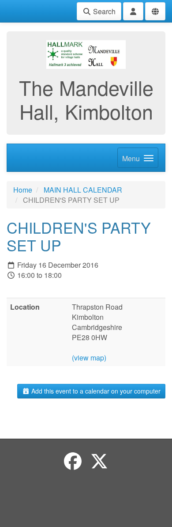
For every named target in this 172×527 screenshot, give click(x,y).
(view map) (89, 358)
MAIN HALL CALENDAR (83, 190)
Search (103, 11)
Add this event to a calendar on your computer (95, 391)
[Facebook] (73, 460)
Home (22, 190)
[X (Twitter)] (99, 460)
